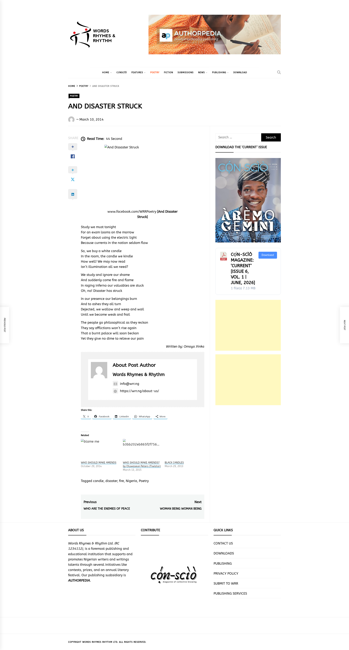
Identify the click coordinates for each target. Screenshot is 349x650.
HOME (105, 72)
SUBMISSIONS (186, 72)
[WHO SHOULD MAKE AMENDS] (100, 450)
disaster (111, 481)
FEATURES (137, 72)
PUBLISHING (219, 72)
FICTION (168, 72)
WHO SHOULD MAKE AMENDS (98, 462)
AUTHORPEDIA (79, 580)
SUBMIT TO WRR (226, 584)
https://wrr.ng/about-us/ (139, 391)
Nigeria (131, 481)
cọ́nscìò (122, 72)
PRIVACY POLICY (226, 574)
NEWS (201, 72)
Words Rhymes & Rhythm (139, 374)
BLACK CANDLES (174, 462)
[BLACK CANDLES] (184, 450)
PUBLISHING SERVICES (230, 594)
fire (121, 481)
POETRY (154, 72)
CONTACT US (223, 543)
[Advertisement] (248, 325)
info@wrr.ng (129, 384)
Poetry (144, 481)
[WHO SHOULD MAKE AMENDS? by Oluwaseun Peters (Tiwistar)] (142, 450)
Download (268, 255)
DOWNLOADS (224, 553)
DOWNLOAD (240, 72)
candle (98, 481)
